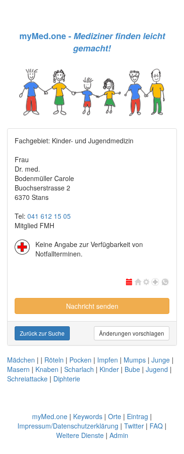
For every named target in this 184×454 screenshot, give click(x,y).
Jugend (157, 369)
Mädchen (21, 359)
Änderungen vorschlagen (131, 333)
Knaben (47, 369)
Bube (132, 369)
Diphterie (66, 378)
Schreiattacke (27, 378)
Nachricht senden (92, 306)
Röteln (54, 359)
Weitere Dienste (80, 435)
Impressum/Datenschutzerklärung (67, 425)
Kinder (109, 369)
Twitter (134, 425)
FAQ (156, 425)
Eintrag (137, 416)
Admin (118, 435)
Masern (18, 369)
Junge (160, 359)
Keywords (87, 416)
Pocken (80, 359)
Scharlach (79, 369)
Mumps (135, 359)
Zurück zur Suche (42, 333)
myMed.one (49, 416)
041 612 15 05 (49, 216)
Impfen (107, 359)
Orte (114, 416)
